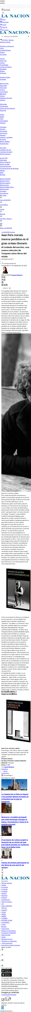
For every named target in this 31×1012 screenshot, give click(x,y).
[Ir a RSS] (2, 966)
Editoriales (3, 104)
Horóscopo (3, 133)
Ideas (2, 173)
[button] (15, 130)
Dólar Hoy (3, 61)
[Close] (2, 870)
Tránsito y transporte (7, 46)
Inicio (4, 20)
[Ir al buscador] (3, 13)
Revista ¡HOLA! (4, 181)
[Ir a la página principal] (15, 17)
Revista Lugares (5, 183)
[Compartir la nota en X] (4, 285)
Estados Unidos (5, 77)
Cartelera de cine (5, 150)
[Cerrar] (29, 33)
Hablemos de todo (6, 98)
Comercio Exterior (6, 67)
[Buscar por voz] (28, 36)
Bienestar (3, 94)
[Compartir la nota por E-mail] (7, 285)
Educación (3, 88)
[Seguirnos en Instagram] (2, 961)
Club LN (4, 27)
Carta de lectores (5, 166)
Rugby (2, 117)
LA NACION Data (5, 50)
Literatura (4, 769)
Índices (2, 71)
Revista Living (4, 185)
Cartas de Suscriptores (7, 108)
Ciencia (2, 96)
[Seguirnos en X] (2, 955)
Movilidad (3, 69)
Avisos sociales (5, 164)
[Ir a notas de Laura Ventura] (15, 270)
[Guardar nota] (2, 277)
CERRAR (2, 1)
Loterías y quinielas (6, 137)
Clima (2, 48)
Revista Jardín (4, 189)
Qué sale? (3, 148)
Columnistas (4, 106)
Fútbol (2, 115)
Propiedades (4, 65)
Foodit (4, 25)
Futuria (2, 59)
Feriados (3, 135)
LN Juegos (3, 127)
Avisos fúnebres (5, 162)
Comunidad (4, 92)
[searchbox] (14, 36)
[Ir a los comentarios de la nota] (4, 277)
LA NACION (5, 232)
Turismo (2, 129)
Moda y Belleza (5, 141)
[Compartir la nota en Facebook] (2, 285)
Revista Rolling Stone (7, 187)
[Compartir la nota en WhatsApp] (4, 280)
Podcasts (3, 139)
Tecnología (3, 131)
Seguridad (3, 86)
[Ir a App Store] (6, 976)
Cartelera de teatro (6, 152)
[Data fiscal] (2, 1009)
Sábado (2, 171)
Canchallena (4, 121)
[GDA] (6, 1001)
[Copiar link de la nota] (2, 282)
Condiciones (5, 995)
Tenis (1, 119)
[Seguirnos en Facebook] (2, 950)
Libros (5, 771)
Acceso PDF (3, 158)
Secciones (5, 22)
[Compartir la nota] (2, 280)
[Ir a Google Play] (6, 972)
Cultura (2, 90)
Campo (2, 63)
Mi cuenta (5, 30)
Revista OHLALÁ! (5, 179)
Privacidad (12, 995)
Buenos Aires (4, 83)
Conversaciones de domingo (9, 168)
